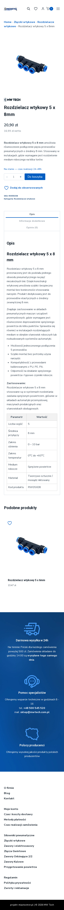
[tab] (32, 89)
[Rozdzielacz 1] (32, 64)
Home (7, 22)
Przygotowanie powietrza (20, 867)
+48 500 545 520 (34, 708)
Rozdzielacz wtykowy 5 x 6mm (26, 580)
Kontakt (9, 798)
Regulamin (10, 877)
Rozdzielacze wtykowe (24, 199)
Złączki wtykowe (24, 22)
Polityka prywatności (17, 883)
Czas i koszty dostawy (18, 814)
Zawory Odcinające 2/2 (18, 856)
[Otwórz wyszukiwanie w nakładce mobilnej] (28, 8)
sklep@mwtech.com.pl (35, 712)
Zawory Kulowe (14, 862)
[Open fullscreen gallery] (56, 89)
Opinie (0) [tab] (32, 227)
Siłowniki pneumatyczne (19, 835)
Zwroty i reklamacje (16, 888)
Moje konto (11, 809)
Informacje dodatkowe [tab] (32, 221)
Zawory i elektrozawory (19, 846)
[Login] (42, 9)
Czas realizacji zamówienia (20, 825)
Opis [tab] (32, 214)
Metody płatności (15, 819)
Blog (7, 793)
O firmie (9, 788)
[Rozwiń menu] (57, 9)
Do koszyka (35, 177)
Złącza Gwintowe (15, 851)
